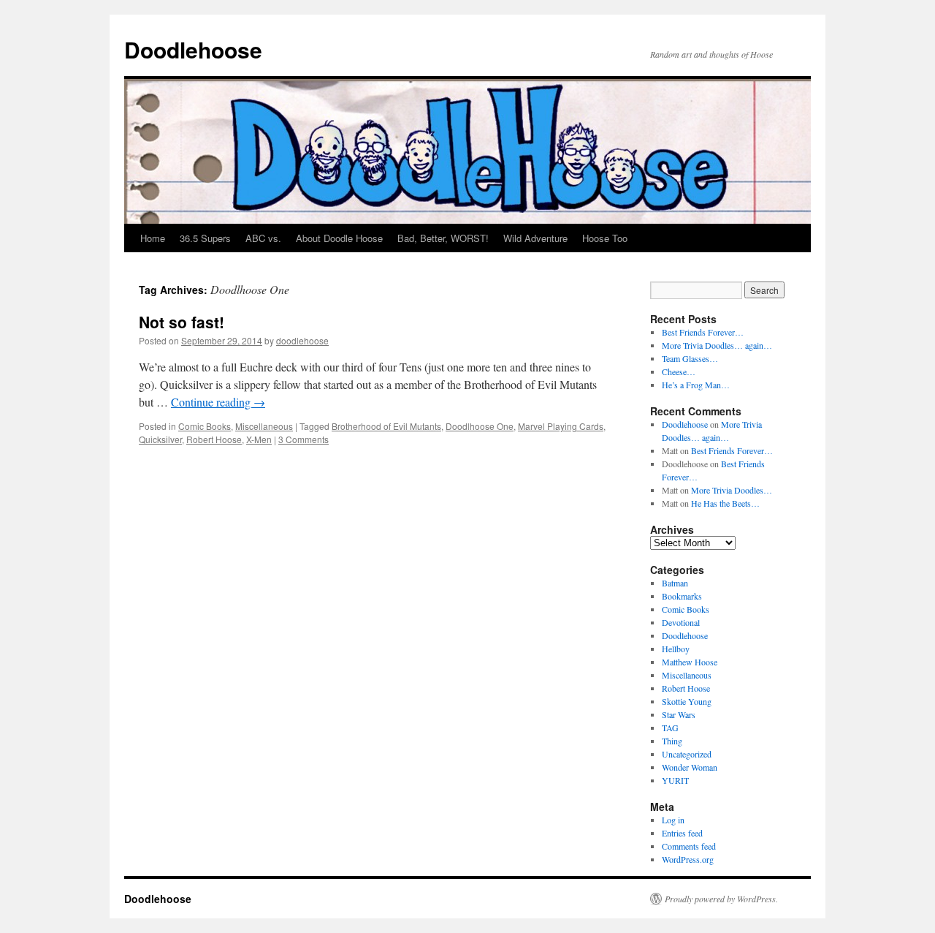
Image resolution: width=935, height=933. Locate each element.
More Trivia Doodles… (731, 490)
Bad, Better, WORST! (443, 238)
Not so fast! (181, 322)
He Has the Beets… (725, 503)
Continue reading (218, 401)
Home (152, 238)
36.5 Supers (205, 238)
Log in (673, 820)
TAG (670, 727)
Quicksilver (160, 439)
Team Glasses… (690, 358)
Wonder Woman (689, 767)
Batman (675, 583)
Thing (672, 741)
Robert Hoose (214, 439)
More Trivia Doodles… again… (717, 345)
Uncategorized (686, 754)
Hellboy (676, 648)
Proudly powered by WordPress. (721, 898)
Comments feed (689, 846)
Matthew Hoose (689, 662)
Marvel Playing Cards (560, 426)
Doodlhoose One (480, 426)
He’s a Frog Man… (696, 384)
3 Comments (303, 439)
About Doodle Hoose (339, 238)
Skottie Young (686, 701)
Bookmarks (682, 596)
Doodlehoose (193, 49)
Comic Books (204, 426)
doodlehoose (302, 340)
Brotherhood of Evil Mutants (386, 426)
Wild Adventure (535, 238)
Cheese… (678, 371)
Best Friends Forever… (703, 332)
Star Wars (678, 714)
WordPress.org (688, 859)
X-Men (259, 439)
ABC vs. (263, 238)
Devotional (681, 622)
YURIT (675, 780)
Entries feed (682, 833)
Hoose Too (604, 238)
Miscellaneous (264, 426)
